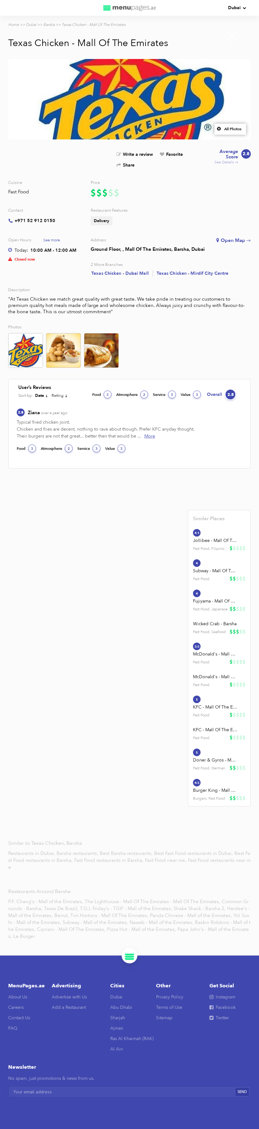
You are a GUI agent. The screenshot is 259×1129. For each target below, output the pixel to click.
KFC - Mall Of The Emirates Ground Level (215, 707)
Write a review (138, 154)
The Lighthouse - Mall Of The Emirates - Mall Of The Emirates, (152, 901)
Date (39, 395)
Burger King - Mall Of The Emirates (215, 790)
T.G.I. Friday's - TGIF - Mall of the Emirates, (126, 908)
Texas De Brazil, (61, 908)
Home (13, 24)
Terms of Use (169, 1007)
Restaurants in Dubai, (32, 853)
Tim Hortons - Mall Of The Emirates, (109, 915)
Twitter (222, 1018)
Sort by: (25, 395)
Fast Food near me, (166, 860)
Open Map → (236, 240)
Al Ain (116, 1049)
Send (242, 1092)
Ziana (47, 412)
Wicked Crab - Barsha (215, 624)
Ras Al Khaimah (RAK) (132, 1039)
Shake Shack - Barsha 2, (200, 908)
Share (129, 165)
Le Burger (24, 936)
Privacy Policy (169, 997)
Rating (57, 395)
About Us (17, 997)
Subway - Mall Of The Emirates (215, 571)
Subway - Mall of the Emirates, (95, 922)
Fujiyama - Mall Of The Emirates (215, 601)
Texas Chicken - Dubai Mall (120, 273)
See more (51, 240)
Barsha (49, 24)
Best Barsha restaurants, (127, 853)
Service (163, 394)
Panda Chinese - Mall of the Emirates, (191, 915)
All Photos (232, 129)
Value (189, 394)
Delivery (101, 221)
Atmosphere (130, 394)
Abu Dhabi (121, 1007)
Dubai (234, 8)
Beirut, (61, 915)
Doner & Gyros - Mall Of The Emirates (215, 760)
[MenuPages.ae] (129, 8)
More (149, 436)
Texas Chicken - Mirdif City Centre (192, 273)
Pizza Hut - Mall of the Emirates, (141, 929)
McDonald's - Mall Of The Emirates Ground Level (215, 654)
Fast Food (18, 192)
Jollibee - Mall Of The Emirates (215, 541)
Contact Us (19, 1018)
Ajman (116, 1028)
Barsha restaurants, (78, 853)
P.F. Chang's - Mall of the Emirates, (45, 901)
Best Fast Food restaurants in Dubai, (194, 853)
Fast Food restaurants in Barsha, (109, 860)
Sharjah (117, 1018)
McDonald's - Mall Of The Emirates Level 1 (215, 677)
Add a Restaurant (69, 1007)
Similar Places (209, 518)
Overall (220, 394)
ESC (232, 46)
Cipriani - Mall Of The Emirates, (71, 929)
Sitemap (164, 1018)
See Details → (232, 157)
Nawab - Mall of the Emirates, (161, 922)
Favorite (174, 154)
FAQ (12, 1028)
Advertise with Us (69, 997)
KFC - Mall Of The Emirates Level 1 (215, 730)
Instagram (225, 997)
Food (100, 394)
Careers (16, 1007)
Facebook (226, 1007)
